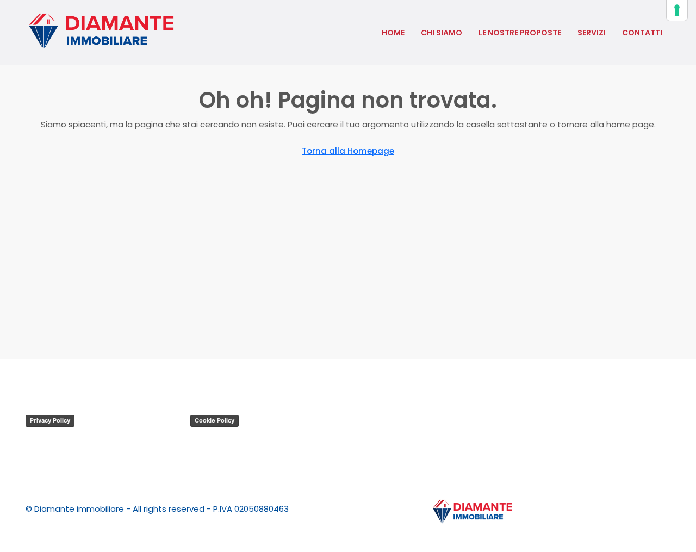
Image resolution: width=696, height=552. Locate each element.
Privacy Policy (50, 420)
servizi (591, 32)
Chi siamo (441, 32)
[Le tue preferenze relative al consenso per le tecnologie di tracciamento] (677, 10)
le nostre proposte (519, 32)
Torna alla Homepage (348, 151)
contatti (642, 32)
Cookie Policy (214, 420)
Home (393, 32)
